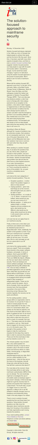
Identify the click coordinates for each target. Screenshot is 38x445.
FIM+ (8, 268)
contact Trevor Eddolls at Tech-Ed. (18, 416)
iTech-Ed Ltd (6, 2)
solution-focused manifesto (19, 63)
